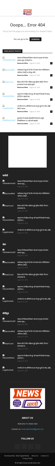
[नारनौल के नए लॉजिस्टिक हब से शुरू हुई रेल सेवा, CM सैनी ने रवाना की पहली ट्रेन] (9, 109)
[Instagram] (24, 446)
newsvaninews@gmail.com (32, 429)
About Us (34, 456)
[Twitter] (31, 446)
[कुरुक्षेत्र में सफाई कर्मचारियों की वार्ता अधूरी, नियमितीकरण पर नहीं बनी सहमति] (9, 121)
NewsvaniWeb (22, 63)
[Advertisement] (27, 4)
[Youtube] (37, 446)
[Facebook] (17, 446)
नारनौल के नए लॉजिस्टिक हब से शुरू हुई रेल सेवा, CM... (34, 230)
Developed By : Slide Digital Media (16, 456)
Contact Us (45, 456)
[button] (4, 12)
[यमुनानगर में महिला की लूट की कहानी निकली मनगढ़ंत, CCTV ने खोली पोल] (9, 97)
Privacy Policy (27, 458)
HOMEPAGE (35, 39)
